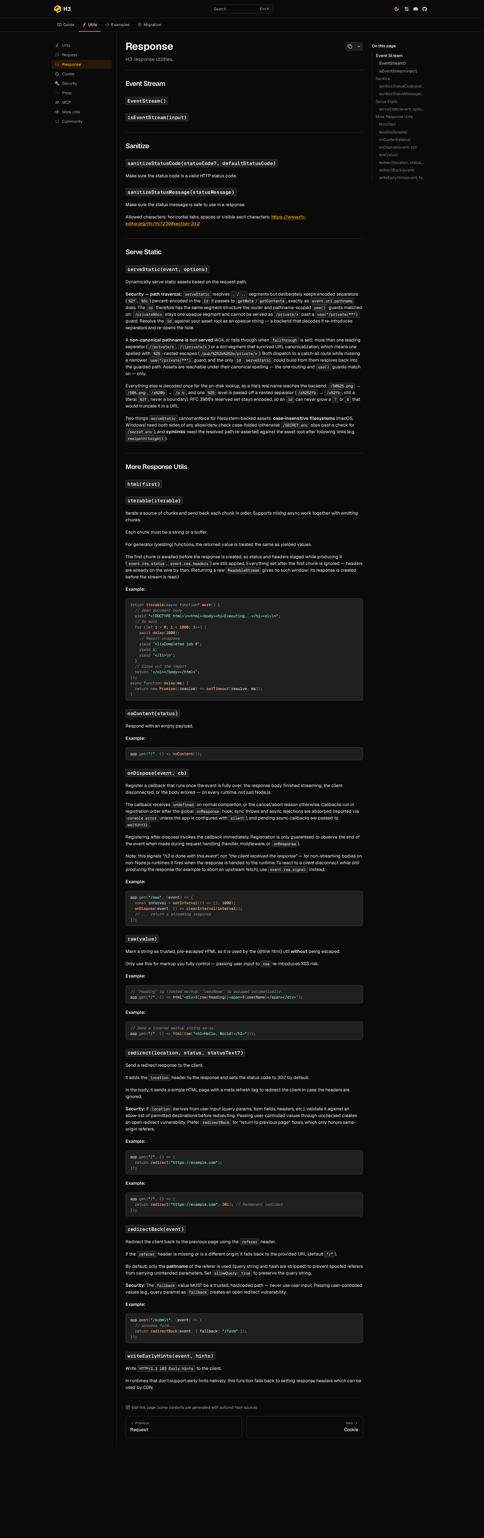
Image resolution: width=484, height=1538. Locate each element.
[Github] (424, 9)
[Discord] (415, 9)
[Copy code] (356, 605)
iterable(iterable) (393, 132)
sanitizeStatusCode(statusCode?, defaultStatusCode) (403, 86)
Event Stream (389, 55)
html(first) (387, 124)
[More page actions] (358, 46)
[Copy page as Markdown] (349, 46)
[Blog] (406, 9)
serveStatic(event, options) (403, 109)
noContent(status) (395, 139)
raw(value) (388, 154)
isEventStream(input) (398, 70)
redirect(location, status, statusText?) (403, 162)
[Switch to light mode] (396, 9)
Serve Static (387, 101)
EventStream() (392, 63)
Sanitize (383, 78)
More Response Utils (394, 116)
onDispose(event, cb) (397, 147)
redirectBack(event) (396, 170)
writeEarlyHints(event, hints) (403, 177)
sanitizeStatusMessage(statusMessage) (403, 93)
